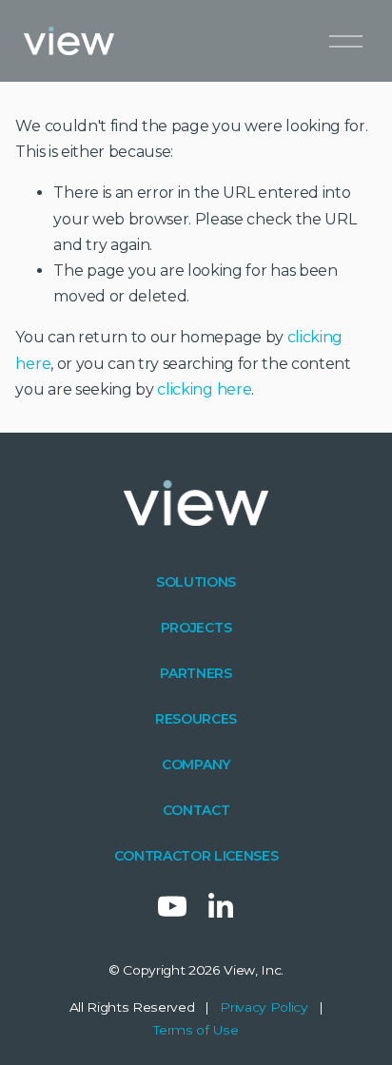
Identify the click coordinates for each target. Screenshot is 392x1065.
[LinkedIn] (220, 906)
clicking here (204, 389)
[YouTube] (172, 906)
